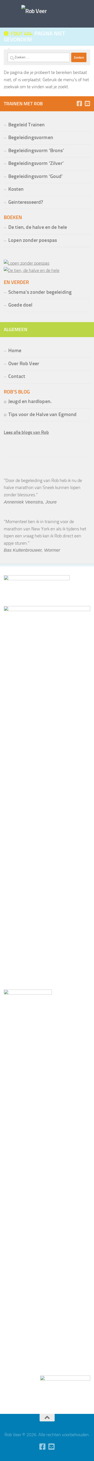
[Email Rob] (87, 104)
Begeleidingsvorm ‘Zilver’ (36, 163)
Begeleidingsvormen (30, 137)
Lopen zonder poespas (32, 240)
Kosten (16, 189)
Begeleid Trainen (26, 125)
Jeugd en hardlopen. (30, 401)
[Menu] (87, 6)
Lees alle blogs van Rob (26, 432)
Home (15, 350)
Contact (16, 376)
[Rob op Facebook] (79, 104)
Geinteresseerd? (25, 202)
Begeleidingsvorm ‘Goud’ (35, 176)
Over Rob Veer (23, 363)
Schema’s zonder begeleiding (40, 292)
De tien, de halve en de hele (37, 227)
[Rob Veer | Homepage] (34, 11)
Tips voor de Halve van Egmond (42, 414)
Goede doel (20, 305)
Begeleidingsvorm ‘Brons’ (36, 150)
